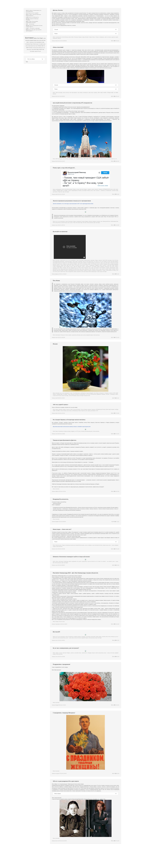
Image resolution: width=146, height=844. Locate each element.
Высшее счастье (95, 269)
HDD (70, 265)
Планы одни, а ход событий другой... (64, 167)
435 (113, 840)
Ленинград (80, 261)
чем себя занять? (106, 262)
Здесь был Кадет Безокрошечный (83, 395)
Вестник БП (56, 632)
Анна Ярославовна (73, 92)
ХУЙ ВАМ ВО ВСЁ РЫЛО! (108, 189)
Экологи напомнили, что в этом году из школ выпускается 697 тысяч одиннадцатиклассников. (73, 203)
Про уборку (56, 280)
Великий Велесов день (80, 545)
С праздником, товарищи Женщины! (64, 712)
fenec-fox (57, 840)
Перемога (101, 189)
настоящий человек (86, 190)
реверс (71, 158)
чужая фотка (84, 561)
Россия (39, 51)
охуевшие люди (115, 190)
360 (113, 433)
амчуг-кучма (39, 40)
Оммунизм (55, 38)
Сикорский (70, 269)
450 (113, 40)
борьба (75, 271)
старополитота (88, 266)
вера (58, 267)
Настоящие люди (79, 222)
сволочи (73, 265)
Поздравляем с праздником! (61, 664)
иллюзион (64, 267)
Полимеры (31, 47)
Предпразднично (74, 190)
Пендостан (60, 191)
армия (57, 409)
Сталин (69, 190)
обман (61, 267)
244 (113, 337)
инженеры (92, 260)
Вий (53, 562)
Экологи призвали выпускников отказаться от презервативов (72, 200)
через (94, 190)
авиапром (102, 266)
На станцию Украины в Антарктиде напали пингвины (69, 419)
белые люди (66, 265)
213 (113, 225)
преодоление (70, 271)
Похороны (76, 37)
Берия (100, 636)
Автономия (70, 221)
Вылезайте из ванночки (60, 231)
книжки (97, 636)
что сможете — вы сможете (106, 561)
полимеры (94, 270)
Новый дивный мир (31, 45)
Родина (74, 221)
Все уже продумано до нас (72, 267)
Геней (82, 267)
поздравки (97, 265)
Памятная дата (87, 260)
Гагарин (90, 37)
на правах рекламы (91, 262)
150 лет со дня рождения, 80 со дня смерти (66, 781)
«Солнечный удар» (68, 261)
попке (64, 266)
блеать (93, 37)
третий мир (88, 636)
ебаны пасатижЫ (58, 47)
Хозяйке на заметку (87, 270)
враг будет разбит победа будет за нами (92, 271)
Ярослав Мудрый (89, 393)
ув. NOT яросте (78, 431)
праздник (94, 221)
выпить (83, 265)
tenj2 (56, 194)
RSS (27, 61)
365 (113, 413)
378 (113, 624)
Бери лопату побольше (84, 269)
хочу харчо (79, 561)
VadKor (57, 491)
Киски (55, 541)
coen (56, 225)
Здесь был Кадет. (38, 38)
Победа (74, 189)
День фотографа (60, 270)
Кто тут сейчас (31, 59)
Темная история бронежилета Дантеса (64, 440)
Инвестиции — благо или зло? (62, 529)
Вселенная (107, 266)
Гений (103, 260)
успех (89, 267)
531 (113, 548)
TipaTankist (58, 624)
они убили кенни (78, 265)
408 (113, 161)
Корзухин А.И (113, 262)
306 (114, 656)
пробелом (103, 190)
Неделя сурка (105, 545)
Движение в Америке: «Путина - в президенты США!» (107, 394)
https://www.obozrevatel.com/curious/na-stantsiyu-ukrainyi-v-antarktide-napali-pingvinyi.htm (71, 426)
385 (114, 640)
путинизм (98, 221)
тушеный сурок (64, 222)
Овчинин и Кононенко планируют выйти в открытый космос (71, 556)
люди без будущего (77, 266)
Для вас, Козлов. (58, 10)
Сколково (66, 270)
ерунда (113, 269)
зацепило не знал (80, 271)
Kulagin (57, 521)
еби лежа (43, 40)
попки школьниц (90, 222)
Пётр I (90, 269)
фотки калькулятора (62, 637)
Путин (63, 621)
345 (113, 96)
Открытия (86, 267)
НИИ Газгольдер (59, 92)
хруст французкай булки (105, 221)
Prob (56, 96)
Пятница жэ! (41, 47)
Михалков (62, 261)
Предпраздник (112, 267)
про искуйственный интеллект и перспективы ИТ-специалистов (72, 103)
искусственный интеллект (97, 545)
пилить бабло (71, 37)
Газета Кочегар (65, 37)
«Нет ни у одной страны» (60, 404)
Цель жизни (112, 266)
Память (116, 266)
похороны (55, 267)
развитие (58, 265)
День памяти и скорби (104, 269)
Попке (55, 33)
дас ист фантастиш (61, 271)
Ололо (87, 265)
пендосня (89, 189)
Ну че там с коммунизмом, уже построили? (66, 648)
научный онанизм (79, 270)
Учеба (74, 222)
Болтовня (29, 38)
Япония (55, 344)
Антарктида (78, 221)
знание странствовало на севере (109, 270)
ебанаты (59, 38)
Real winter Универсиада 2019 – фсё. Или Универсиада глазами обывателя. (75, 573)
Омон (67, 271)
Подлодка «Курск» (91, 652)
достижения (55, 191)
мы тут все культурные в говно (38, 42)
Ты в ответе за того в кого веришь (100, 261)
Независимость (99, 270)
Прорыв (80, 37)
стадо (108, 265)
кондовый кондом (33, 40)
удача (92, 267)
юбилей (103, 267)
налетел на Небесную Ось (34, 17)
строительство (35, 47)
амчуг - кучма (29, 42)
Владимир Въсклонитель (60, 499)
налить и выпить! (95, 189)
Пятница (82, 221)
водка (117, 267)
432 (114, 194)
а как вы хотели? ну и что (112, 158)
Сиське (56, 29)
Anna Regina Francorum (57, 262)
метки (91, 190)
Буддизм (86, 221)
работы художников (72, 561)
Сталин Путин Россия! (57, 395)
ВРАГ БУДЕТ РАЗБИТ (38, 49)
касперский (93, 636)
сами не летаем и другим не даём (111, 37)
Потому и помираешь (100, 37)
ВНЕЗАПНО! (55, 269)
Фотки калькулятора (57, 222)
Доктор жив (91, 261)
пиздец (83, 37)
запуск (33, 49)
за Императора (108, 190)
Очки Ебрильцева (56, 261)
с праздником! (91, 265)
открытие (36, 51)
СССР (100, 267)
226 (114, 773)
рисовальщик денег (88, 431)
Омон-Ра (57, 40)
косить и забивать (88, 545)
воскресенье (97, 262)
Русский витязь (76, 269)
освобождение (58, 189)
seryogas (57, 773)
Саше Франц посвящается (82, 92)
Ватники (86, 37)
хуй (69, 158)
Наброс (110, 269)
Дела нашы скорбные (93, 92)
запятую (97, 190)
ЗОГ (74, 158)
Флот (89, 394)
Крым (36, 45)
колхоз (71, 266)
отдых (102, 262)
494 (113, 521)
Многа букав (57, 793)
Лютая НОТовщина (72, 395)
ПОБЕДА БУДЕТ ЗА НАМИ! (112, 92)
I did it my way (85, 261)
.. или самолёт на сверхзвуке (34, 28)
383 (113, 491)
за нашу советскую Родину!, (81, 189)
